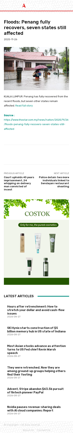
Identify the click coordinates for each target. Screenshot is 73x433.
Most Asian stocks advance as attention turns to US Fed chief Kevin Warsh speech (36, 349)
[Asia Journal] (36, 5)
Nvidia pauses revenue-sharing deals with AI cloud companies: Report (34, 408)
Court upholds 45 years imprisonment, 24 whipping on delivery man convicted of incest (19, 183)
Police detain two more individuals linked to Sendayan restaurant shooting (54, 182)
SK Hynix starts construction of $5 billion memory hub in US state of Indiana (36, 329)
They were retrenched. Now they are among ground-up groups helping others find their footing (36, 371)
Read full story (24, 105)
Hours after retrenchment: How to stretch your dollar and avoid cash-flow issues (35, 310)
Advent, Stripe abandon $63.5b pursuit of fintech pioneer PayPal (35, 390)
